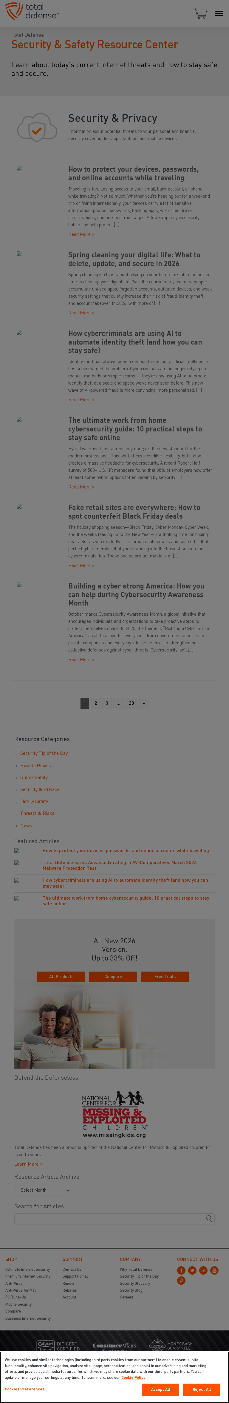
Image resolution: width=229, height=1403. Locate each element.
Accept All (160, 1390)
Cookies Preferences (24, 1389)
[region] (114, 1377)
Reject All (202, 1390)
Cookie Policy (133, 1378)
